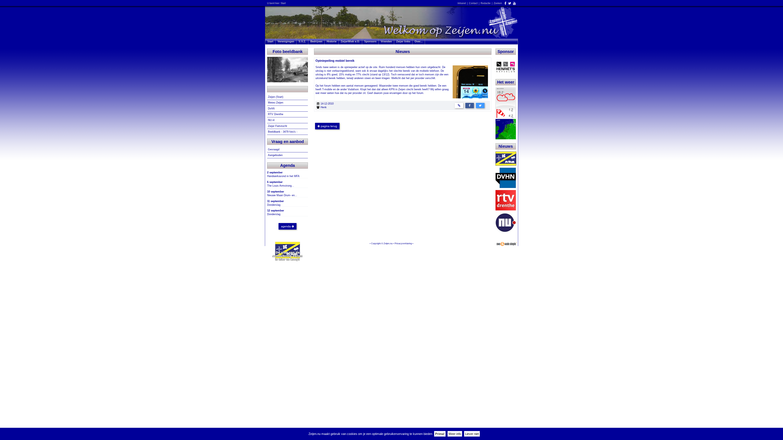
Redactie (486, 3)
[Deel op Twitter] (480, 105)
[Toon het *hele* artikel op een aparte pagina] (459, 105)
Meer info (455, 434)
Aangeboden (275, 155)
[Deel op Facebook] (469, 105)
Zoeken (498, 3)
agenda (286, 226)
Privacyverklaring (403, 243)
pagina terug (328, 126)
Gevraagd (274, 149)
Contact (473, 3)
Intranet (462, 3)
